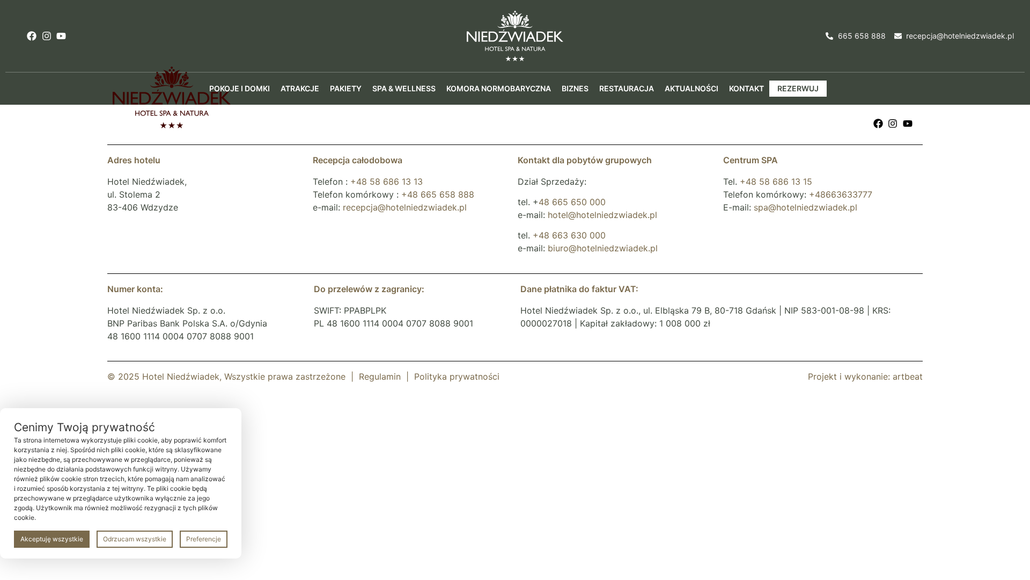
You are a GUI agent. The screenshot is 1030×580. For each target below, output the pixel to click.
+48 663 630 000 (569, 235)
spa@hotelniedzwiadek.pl (805, 207)
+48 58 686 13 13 (386, 181)
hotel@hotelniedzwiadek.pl (602, 214)
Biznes (575, 88)
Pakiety (346, 88)
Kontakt (746, 88)
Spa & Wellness (404, 88)
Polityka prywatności (456, 376)
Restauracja (626, 88)
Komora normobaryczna (498, 88)
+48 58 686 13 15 (776, 181)
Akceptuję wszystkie (51, 539)
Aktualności (691, 88)
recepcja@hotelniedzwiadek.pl (405, 207)
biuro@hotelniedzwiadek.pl (603, 248)
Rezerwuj (798, 88)
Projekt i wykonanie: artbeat (865, 376)
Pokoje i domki (239, 88)
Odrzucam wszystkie (134, 539)
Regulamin (380, 376)
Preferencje (203, 539)
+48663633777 (840, 194)
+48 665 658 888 (437, 194)
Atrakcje (300, 88)
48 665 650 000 (572, 202)
